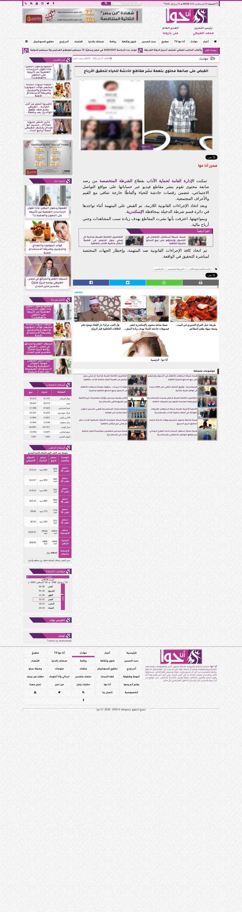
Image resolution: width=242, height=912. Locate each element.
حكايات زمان (83, 685)
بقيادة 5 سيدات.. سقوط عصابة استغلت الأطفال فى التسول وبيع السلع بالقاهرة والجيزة (103, 389)
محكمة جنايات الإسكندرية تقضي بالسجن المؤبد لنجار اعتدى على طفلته (104, 411)
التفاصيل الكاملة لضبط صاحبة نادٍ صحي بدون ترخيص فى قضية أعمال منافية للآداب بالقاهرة (103, 240)
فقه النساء (107, 677)
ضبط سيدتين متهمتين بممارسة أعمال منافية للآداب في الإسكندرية (104, 433)
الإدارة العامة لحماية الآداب (170, 181)
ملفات (83, 669)
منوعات (59, 669)
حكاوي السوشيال (43, 42)
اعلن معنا (35, 685)
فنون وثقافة (129, 42)
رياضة (112, 42)
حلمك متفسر (83, 677)
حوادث (194, 42)
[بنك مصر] (82, 16)
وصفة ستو (35, 669)
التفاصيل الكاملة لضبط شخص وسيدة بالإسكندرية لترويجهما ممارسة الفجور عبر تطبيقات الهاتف (172, 400)
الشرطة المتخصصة (116, 181)
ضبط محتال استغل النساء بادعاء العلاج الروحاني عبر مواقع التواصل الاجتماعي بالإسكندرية (173, 433)
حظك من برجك (35, 677)
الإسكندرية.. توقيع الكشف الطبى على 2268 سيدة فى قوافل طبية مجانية (173, 389)
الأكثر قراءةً (58, 300)
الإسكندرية (135, 211)
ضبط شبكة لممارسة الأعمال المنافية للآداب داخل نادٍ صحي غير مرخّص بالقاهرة (103, 422)
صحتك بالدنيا (96, 42)
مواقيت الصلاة (55, 571)
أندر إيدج (64, 42)
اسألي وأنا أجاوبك (59, 677)
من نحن (59, 685)
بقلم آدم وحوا (131, 685)
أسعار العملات (55, 385)
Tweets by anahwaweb (59, 641)
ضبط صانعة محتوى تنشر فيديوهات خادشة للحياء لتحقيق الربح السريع (173, 422)
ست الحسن (149, 42)
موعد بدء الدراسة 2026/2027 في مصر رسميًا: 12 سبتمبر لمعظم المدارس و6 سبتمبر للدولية (121, 50)
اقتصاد (78, 42)
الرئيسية (131, 653)
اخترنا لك (59, 181)
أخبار (206, 42)
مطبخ (165, 42)
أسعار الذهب (57, 448)
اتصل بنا (107, 692)
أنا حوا (107, 685)
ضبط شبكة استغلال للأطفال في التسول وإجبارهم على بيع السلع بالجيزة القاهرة (166, 240)
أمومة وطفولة (131, 677)
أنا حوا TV (179, 42)
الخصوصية (131, 692)
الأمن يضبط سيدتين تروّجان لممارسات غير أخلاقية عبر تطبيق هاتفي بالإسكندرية (103, 400)
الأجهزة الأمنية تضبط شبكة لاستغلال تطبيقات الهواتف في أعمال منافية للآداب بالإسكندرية (174, 411)
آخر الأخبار (59, 60)
